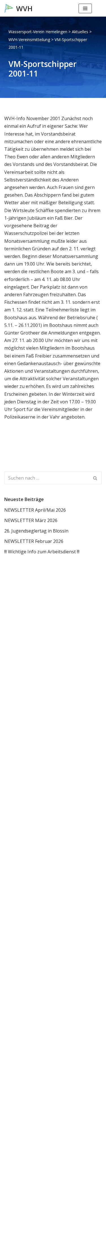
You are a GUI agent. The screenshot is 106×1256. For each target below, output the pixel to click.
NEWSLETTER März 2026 (30, 520)
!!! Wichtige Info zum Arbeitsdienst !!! (41, 552)
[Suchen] (97, 8)
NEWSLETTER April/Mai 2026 (35, 510)
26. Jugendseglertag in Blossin (36, 531)
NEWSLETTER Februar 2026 (33, 541)
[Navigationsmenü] (85, 8)
